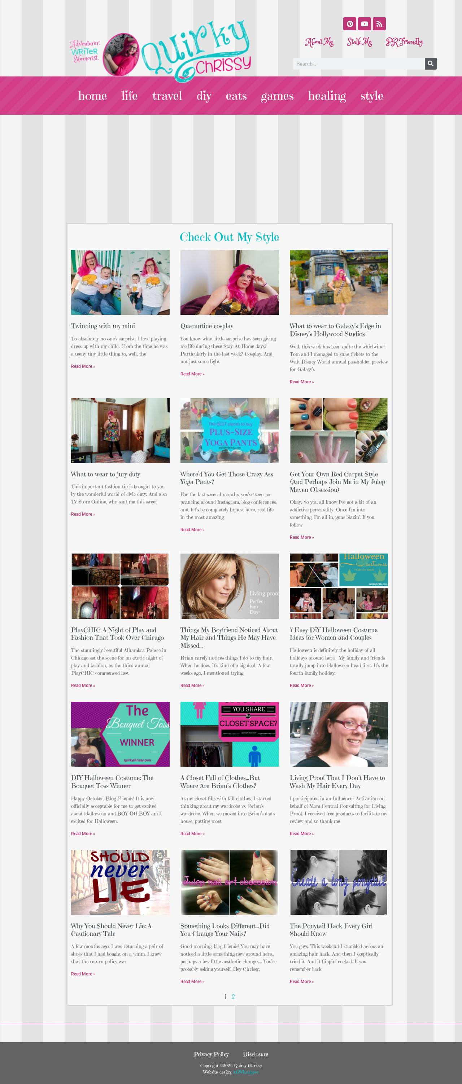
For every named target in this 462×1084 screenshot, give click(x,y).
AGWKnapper (245, 1072)
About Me (319, 42)
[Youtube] (364, 23)
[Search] (431, 64)
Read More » (83, 366)
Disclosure (255, 1054)
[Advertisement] (231, 168)
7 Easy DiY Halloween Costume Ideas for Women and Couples (334, 634)
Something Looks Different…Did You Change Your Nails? (225, 930)
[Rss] (379, 23)
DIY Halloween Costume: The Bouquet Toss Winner (112, 782)
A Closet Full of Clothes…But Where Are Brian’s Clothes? (220, 782)
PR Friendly (404, 42)
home (92, 95)
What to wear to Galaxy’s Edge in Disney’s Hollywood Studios (335, 330)
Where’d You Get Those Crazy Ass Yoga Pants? (226, 478)
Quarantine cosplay (206, 326)
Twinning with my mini (103, 326)
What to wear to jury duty (105, 474)
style (372, 95)
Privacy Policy (211, 1054)
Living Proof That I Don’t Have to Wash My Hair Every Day (337, 782)
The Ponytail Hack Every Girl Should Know (331, 930)
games (277, 95)
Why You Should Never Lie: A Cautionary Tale (111, 930)
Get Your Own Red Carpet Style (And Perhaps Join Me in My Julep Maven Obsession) (337, 482)
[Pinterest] (349, 23)
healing (327, 95)
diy (204, 95)
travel (167, 95)
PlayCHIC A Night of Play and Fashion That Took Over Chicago (117, 634)
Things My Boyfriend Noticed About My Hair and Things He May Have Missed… (229, 637)
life (130, 95)
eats (236, 95)
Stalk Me (360, 42)
